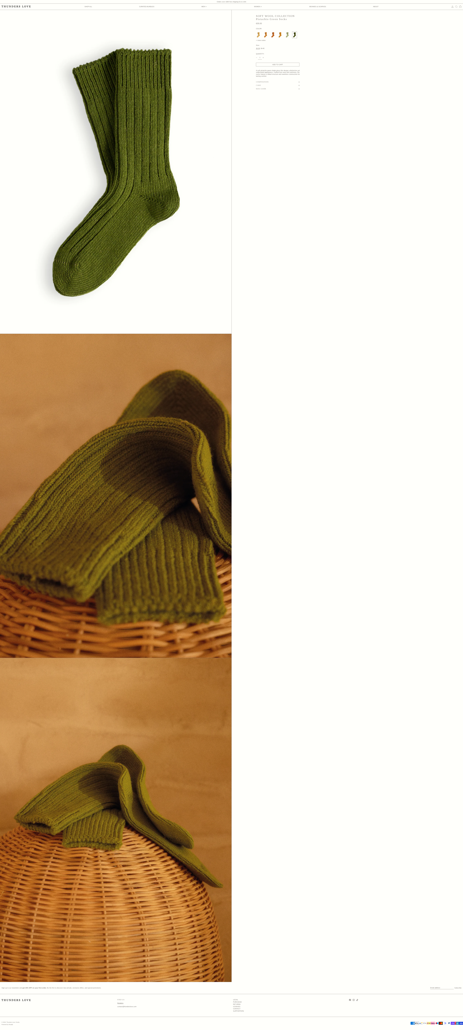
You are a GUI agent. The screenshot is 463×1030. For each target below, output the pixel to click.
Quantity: (260, 54)
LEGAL (235, 1000)
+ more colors (261, 40)
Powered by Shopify (7, 1024)
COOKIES (236, 1006)
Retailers (120, 1003)
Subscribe (457, 988)
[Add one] (263, 57)
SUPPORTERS (238, 1011)
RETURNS (237, 1004)
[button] (456, 7)
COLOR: (259, 29)
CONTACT (236, 1009)
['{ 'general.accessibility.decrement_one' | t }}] (256, 57)
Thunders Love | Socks (13, 1022)
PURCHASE (237, 1002)
